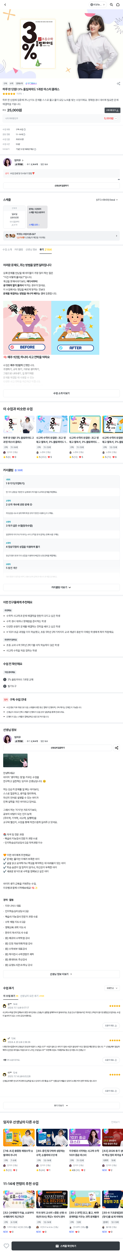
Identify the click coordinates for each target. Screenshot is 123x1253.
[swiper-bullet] (119, 179)
